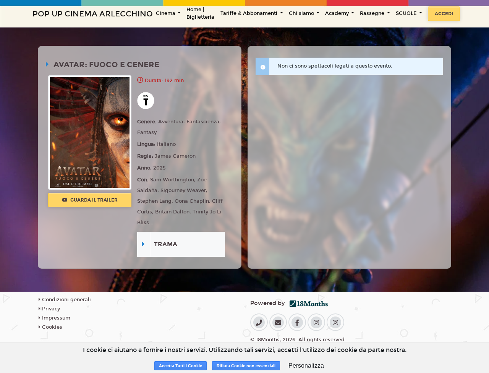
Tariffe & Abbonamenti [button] (249, 13)
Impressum (55, 318)
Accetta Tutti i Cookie (180, 365)
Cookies (51, 327)
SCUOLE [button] (407, 13)
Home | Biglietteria (200, 13)
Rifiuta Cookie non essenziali (246, 365)
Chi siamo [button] (302, 13)
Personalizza (306, 365)
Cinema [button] (166, 13)
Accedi (444, 13)
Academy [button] (337, 13)
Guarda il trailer (93, 200)
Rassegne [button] (373, 13)
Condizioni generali (65, 300)
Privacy (50, 309)
